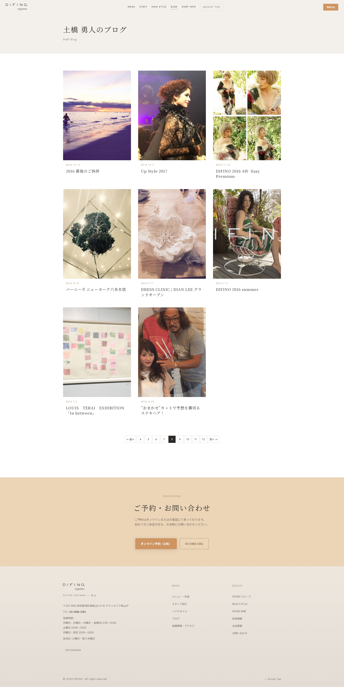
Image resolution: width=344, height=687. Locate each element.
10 (187, 439)
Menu (131, 6)
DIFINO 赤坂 (239, 611)
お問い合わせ (239, 633)
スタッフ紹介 (179, 604)
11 (195, 439)
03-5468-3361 (194, 543)
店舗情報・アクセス (183, 625)
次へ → (213, 439)
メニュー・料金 (181, 596)
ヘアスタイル (179, 611)
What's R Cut (239, 604)
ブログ (176, 618)
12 (203, 439)
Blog (174, 6)
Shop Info (189, 6)
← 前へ (130, 439)
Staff (143, 6)
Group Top (211, 7)
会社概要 (237, 625)
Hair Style (159, 6)
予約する (330, 7)
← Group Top (272, 679)
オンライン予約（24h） (156, 543)
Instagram (73, 650)
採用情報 (237, 618)
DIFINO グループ (241, 596)
